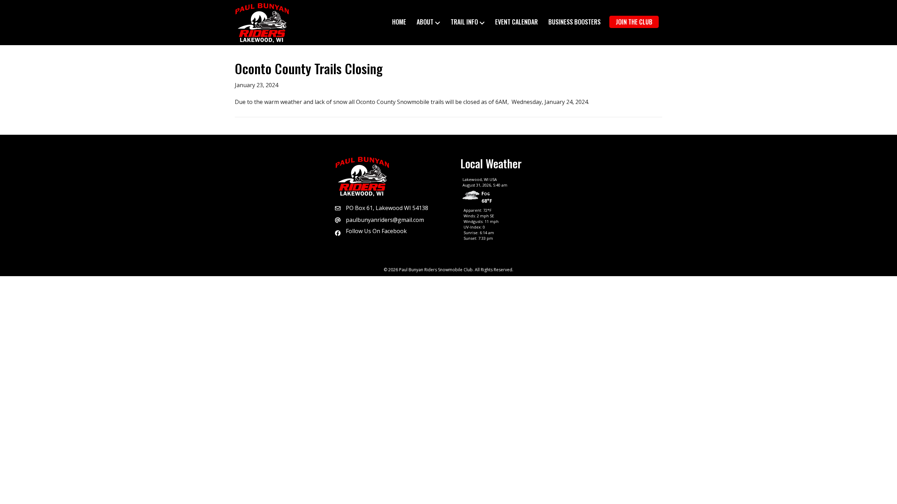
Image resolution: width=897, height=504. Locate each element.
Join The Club (634, 21)
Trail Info (464, 21)
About (425, 21)
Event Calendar (516, 21)
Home (399, 21)
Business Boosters (574, 21)
